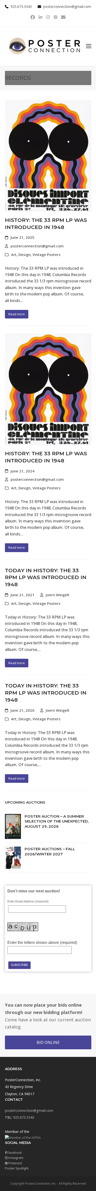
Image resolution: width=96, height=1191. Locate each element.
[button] (88, 46)
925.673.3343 (23, 1117)
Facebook (14, 1152)
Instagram (15, 1157)
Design (24, 254)
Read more (16, 314)
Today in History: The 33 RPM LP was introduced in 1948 (45, 577)
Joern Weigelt (57, 594)
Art (13, 254)
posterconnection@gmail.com (67, 6)
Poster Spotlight (17, 1168)
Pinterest (15, 1163)
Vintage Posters (46, 254)
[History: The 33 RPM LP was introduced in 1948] (48, 155)
